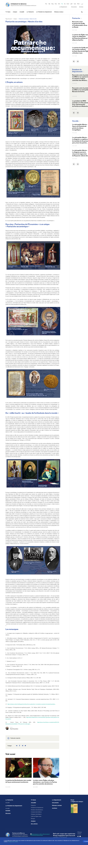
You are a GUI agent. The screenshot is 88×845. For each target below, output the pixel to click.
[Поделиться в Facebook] (20, 746)
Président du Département (37, 807)
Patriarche (33, 805)
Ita (64, 3)
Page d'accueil (9, 18)
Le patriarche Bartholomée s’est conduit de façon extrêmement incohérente (18, 781)
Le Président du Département (44, 12)
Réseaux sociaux (58, 12)
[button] (73, 61)
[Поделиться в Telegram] (22, 746)
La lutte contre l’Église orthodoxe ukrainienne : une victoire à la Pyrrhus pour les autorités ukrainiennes (45, 782)
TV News (8, 12)
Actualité (22, 12)
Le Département (63, 6)
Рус (46, 3)
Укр (49, 3)
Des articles (34, 824)
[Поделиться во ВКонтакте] (17, 746)
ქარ (71, 3)
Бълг (68, 3)
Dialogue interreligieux (36, 814)
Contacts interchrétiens (36, 812)
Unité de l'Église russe (36, 816)
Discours (8, 813)
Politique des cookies (13, 841)
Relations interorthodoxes (37, 809)
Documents (74, 6)
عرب (82, 3)
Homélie (8, 810)
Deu (56, 3)
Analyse (15, 12)
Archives (81, 6)
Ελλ (59, 3)
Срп (75, 3)
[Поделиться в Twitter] (25, 746)
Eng (52, 3)
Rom (78, 3)
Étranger (33, 818)
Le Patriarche (30, 12)
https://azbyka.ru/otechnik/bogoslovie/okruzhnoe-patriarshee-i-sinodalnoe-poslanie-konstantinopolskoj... (31, 704)
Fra (62, 3)
